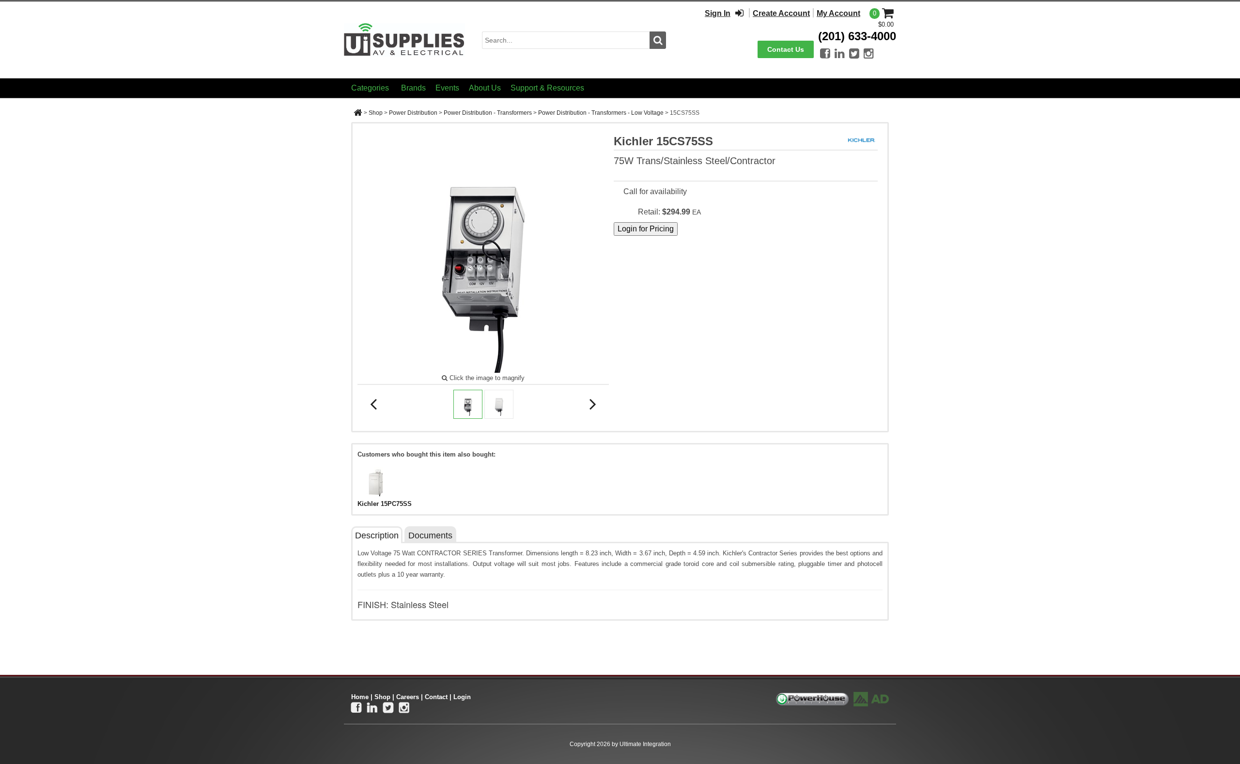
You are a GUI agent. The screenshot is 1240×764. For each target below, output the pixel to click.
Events (447, 88)
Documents (430, 535)
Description (377, 535)
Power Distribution (413, 112)
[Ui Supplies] (404, 39)
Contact (436, 697)
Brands (413, 88)
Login (462, 697)
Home (360, 697)
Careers (407, 697)
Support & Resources (547, 88)
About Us (485, 88)
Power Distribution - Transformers (488, 112)
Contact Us (785, 49)
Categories (370, 88)
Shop (376, 112)
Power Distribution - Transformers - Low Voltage (601, 112)
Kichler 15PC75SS (384, 503)
